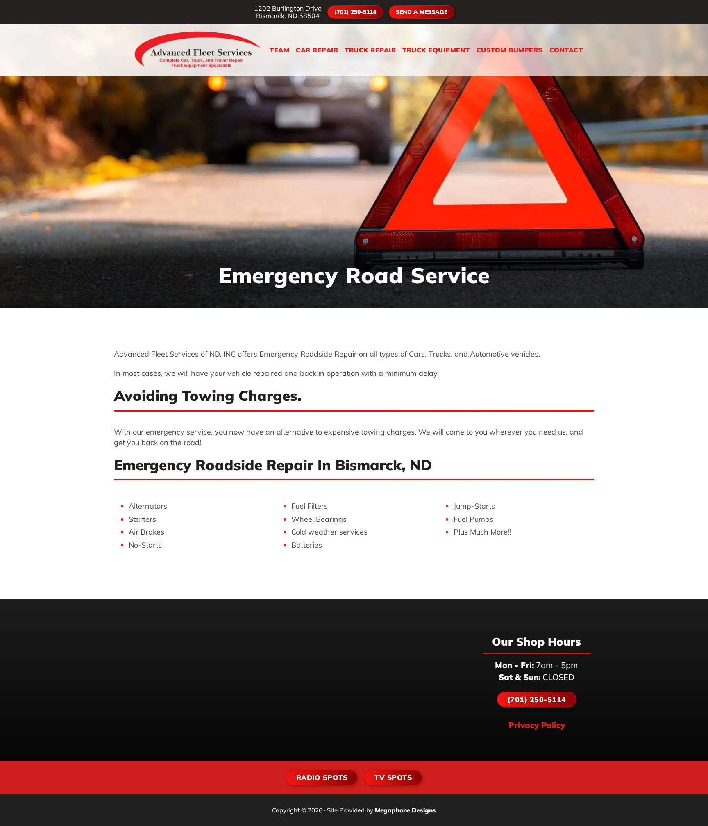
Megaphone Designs (405, 810)
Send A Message (421, 12)
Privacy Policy (536, 725)
